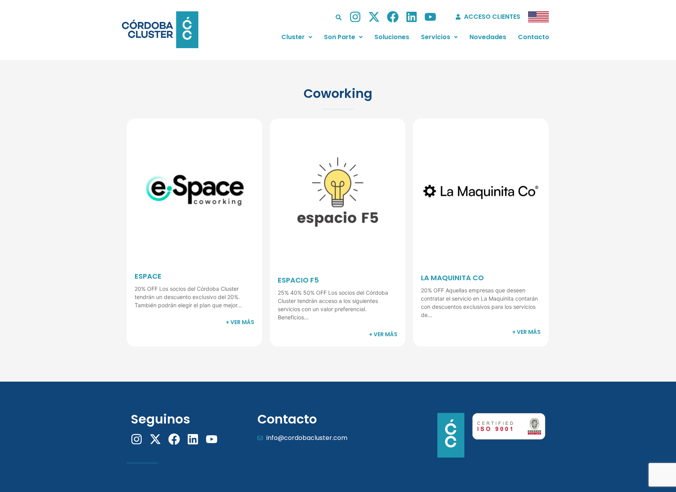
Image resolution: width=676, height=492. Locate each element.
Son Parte (339, 36)
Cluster (293, 36)
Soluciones (391, 36)
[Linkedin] (411, 17)
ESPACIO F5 (298, 280)
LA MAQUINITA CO (452, 277)
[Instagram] (355, 17)
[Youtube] (430, 17)
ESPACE (148, 276)
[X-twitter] (374, 17)
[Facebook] (393, 17)
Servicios (435, 36)
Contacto (533, 36)
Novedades (487, 36)
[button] (296, 37)
